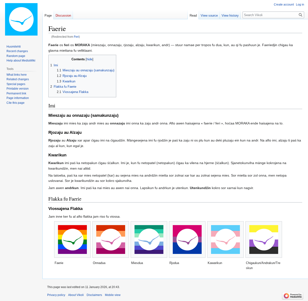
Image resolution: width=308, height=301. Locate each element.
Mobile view (113, 295)
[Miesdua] (149, 239)
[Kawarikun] (225, 239)
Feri (76, 36)
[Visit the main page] (21, 19)
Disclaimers (94, 295)
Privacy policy (56, 295)
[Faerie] (72, 239)
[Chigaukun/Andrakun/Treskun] (264, 239)
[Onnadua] (111, 239)
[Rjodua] (187, 239)
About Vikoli (76, 295)
